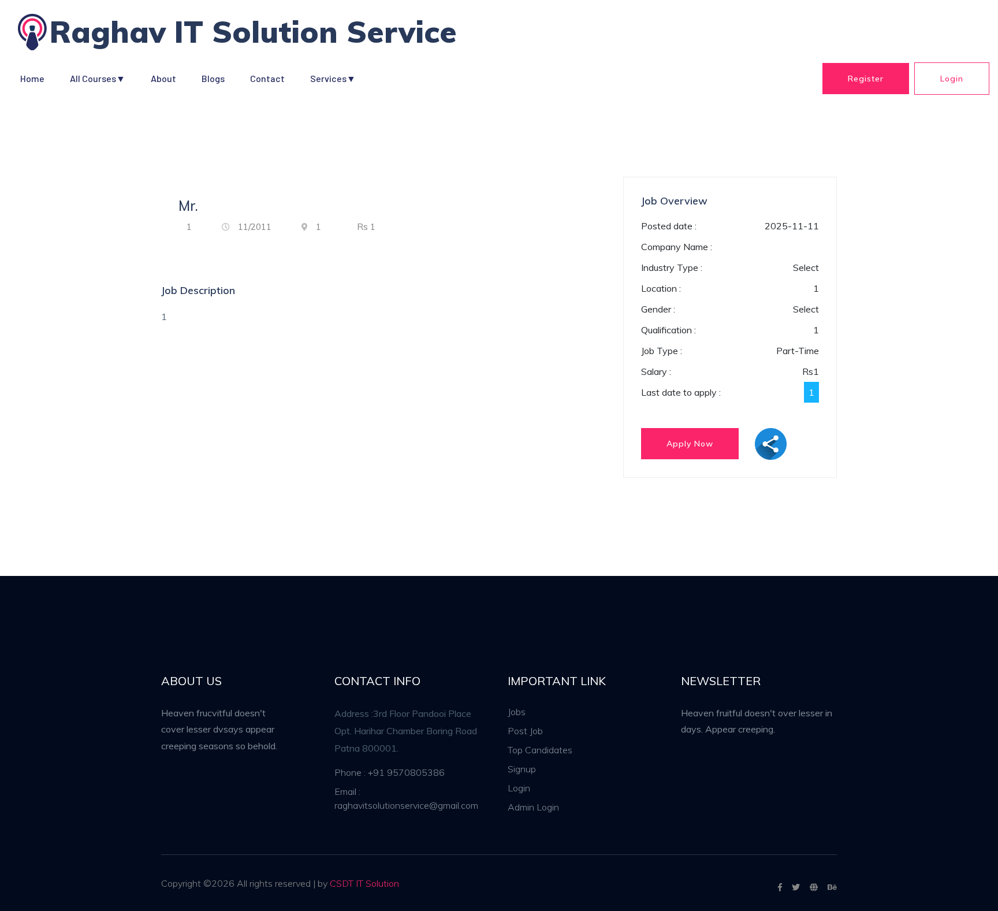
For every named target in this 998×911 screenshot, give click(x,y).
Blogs (213, 78)
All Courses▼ (97, 78)
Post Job (525, 731)
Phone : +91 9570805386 (389, 772)
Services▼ (333, 78)
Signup (522, 769)
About (163, 78)
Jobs (517, 711)
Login (951, 78)
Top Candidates (540, 750)
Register (866, 78)
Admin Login (533, 807)
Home (32, 78)
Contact (267, 78)
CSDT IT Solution (364, 883)
